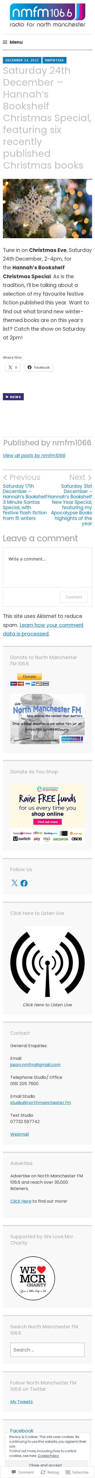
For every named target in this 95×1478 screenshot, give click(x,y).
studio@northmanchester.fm (40, 1103)
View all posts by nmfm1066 (34, 455)
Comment (73, 597)
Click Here (20, 1201)
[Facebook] (24, 883)
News (15, 397)
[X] (14, 883)
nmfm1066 (54, 60)
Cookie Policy (48, 1455)
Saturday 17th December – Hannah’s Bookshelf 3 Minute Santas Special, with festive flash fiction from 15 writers (25, 497)
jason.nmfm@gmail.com (35, 1065)
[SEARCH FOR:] (47, 1350)
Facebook (22, 1430)
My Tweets (21, 1402)
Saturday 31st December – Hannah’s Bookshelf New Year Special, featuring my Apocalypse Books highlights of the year (70, 499)
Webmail (19, 1134)
